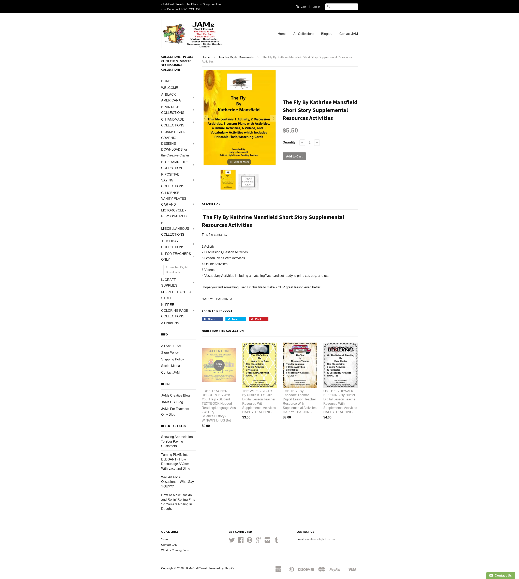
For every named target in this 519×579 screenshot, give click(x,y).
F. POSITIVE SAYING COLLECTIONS (172, 180)
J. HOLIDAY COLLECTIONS (172, 244)
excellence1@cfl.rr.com (320, 539)
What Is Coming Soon (175, 550)
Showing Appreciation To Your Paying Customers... (177, 441)
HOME (166, 81)
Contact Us (502, 575)
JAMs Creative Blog (175, 395)
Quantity (289, 142)
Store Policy (170, 352)
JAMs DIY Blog (172, 402)
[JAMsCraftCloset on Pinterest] (250, 541)
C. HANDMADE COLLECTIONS (172, 122)
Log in (317, 6)
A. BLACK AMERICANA (171, 97)
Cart (303, 6)
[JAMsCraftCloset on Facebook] (241, 541)
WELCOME (169, 87)
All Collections (303, 34)
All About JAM (171, 346)
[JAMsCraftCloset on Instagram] (267, 541)
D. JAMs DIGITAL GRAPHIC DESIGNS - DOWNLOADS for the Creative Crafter (175, 143)
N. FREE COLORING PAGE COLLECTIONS (174, 310)
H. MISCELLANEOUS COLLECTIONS (175, 228)
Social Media (170, 366)
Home (282, 34)
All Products (170, 323)
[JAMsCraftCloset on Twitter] (232, 541)
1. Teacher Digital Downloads (177, 269)
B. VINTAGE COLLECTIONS (172, 110)
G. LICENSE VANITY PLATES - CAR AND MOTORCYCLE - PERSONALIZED (174, 204)
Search (165, 539)
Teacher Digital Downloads (236, 57)
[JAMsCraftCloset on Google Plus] (258, 541)
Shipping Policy (172, 359)
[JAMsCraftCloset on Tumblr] (276, 541)
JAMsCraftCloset (196, 568)
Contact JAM (348, 34)
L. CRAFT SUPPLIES (169, 282)
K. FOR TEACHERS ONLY (176, 256)
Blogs (325, 34)
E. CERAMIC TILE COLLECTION (174, 165)
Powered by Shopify (221, 568)
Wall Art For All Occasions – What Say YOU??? (177, 481)
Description (211, 204)
